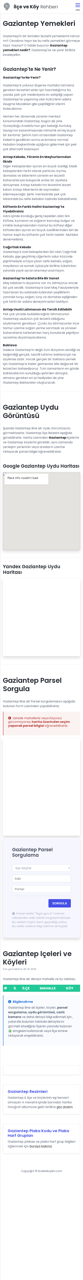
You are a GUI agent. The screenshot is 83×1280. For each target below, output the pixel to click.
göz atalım (65, 1107)
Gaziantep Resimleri (27, 1091)
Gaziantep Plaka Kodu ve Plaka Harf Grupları (38, 1133)
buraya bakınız (41, 1146)
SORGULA (59, 903)
